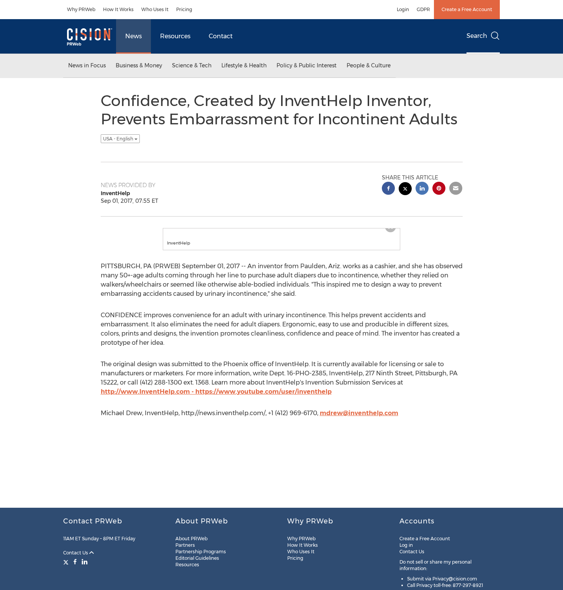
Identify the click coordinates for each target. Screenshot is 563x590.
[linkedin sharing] (422, 189)
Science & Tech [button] (191, 65)
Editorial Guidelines (197, 558)
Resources (175, 36)
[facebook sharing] (388, 189)
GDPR (423, 9)
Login (403, 9)
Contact (220, 36)
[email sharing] (455, 189)
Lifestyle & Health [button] (244, 65)
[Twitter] (66, 562)
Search (476, 35)
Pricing (184, 9)
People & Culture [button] (369, 65)
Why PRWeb (81, 9)
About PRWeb (191, 538)
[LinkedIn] (85, 562)
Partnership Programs (200, 551)
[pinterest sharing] (438, 189)
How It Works (118, 9)
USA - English (118, 139)
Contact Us (76, 553)
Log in (406, 545)
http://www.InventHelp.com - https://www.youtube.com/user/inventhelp (216, 391)
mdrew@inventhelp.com (359, 413)
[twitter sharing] (405, 189)
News (133, 36)
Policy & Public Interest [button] (307, 65)
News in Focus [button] (87, 65)
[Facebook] (75, 562)
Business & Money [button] (139, 65)
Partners (185, 545)
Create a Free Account (467, 9)
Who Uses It (155, 9)
